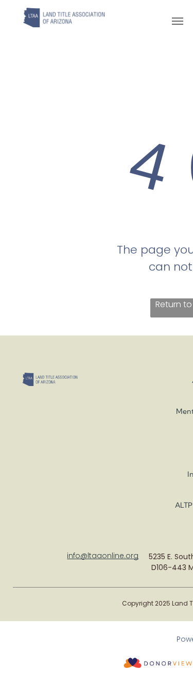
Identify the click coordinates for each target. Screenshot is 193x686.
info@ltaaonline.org (102, 555)
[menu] (177, 21)
